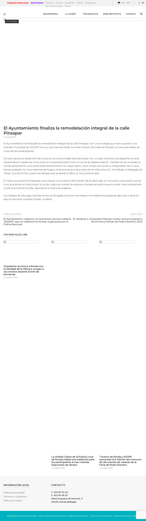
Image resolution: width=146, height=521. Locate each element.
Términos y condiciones (15, 496)
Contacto (131, 14)
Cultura (59, 3)
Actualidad (12, 21)
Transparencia (90, 14)
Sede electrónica (112, 14)
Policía (79, 3)
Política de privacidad (14, 492)
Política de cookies (13, 500)
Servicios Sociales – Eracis (58, 6)
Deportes (69, 3)
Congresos (90, 3)
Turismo (49, 3)
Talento (135, 516)
